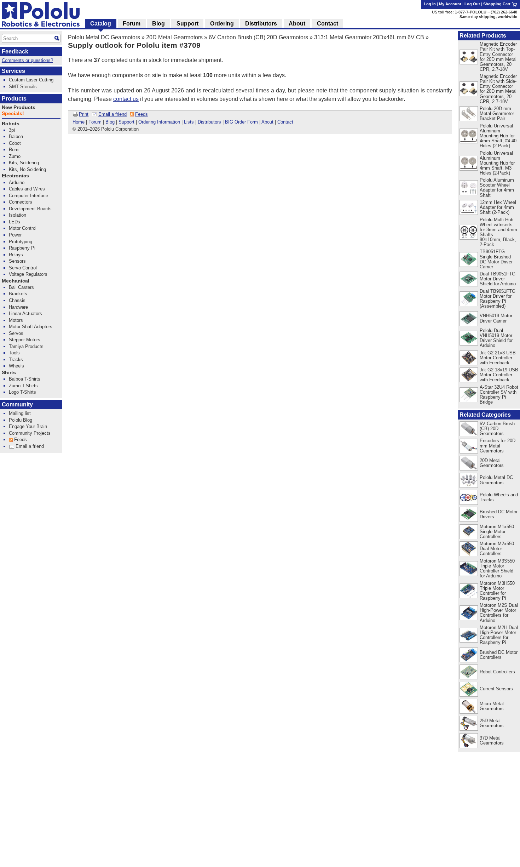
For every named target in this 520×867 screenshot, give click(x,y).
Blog (110, 122)
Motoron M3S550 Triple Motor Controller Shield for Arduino (497, 568)
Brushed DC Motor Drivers (499, 514)
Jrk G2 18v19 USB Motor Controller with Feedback (499, 374)
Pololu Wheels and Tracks (499, 497)
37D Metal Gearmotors (492, 740)
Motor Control (22, 228)
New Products (18, 107)
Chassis (17, 300)
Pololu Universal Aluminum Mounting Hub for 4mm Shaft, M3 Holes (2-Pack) (497, 163)
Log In (430, 4)
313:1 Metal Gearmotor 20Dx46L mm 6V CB (369, 37)
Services (13, 71)
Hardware (18, 307)
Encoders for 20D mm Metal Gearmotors (497, 445)
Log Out (472, 4)
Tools (14, 352)
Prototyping (20, 241)
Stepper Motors (24, 339)
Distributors (209, 122)
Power (15, 235)
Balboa (16, 136)
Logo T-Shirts (22, 392)
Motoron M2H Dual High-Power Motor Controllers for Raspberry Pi (499, 635)
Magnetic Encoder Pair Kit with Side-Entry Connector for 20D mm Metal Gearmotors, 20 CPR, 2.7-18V (498, 89)
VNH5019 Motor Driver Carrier (496, 318)
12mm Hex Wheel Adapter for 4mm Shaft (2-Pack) (498, 207)
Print (83, 114)
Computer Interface (28, 195)
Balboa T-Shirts (24, 379)
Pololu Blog (20, 420)
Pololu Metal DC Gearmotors (104, 37)
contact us (126, 99)
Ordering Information (159, 122)
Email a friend (112, 114)
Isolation (17, 215)
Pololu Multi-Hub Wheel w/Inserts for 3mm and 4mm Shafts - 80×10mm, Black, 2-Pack (498, 232)
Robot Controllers (497, 671)
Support (126, 122)
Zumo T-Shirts (23, 385)
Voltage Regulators (28, 274)
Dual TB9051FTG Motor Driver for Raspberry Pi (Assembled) (497, 299)
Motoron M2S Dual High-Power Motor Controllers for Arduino (499, 613)
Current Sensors (496, 688)
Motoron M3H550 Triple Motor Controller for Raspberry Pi (497, 591)
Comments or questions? (27, 60)
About (267, 122)
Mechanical (15, 281)
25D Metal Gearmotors (492, 723)
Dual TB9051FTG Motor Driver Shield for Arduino (498, 278)
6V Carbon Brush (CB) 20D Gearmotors (258, 37)
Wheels (16, 366)
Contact (285, 122)
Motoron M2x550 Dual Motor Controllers (497, 548)
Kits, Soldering (24, 162)
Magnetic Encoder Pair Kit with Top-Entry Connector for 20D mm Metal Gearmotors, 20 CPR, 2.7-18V (498, 56)
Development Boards (30, 208)
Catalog (100, 24)
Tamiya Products (26, 346)
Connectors (20, 202)
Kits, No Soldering (27, 169)
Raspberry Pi (22, 248)
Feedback (15, 52)
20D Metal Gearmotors (174, 37)
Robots (10, 123)
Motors (16, 320)
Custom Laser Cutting (31, 79)
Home (79, 122)
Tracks (16, 359)
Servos (16, 333)
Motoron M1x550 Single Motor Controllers (497, 531)
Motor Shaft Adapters (30, 326)
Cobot (15, 143)
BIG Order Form (241, 122)
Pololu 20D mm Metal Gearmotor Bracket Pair (497, 113)
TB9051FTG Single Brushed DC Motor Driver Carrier (496, 259)
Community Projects (30, 433)
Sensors (17, 261)
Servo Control (23, 267)
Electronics (15, 175)
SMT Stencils (23, 86)
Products (14, 99)
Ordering (222, 24)
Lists (189, 122)
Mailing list (20, 413)
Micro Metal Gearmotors (492, 706)
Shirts (9, 372)
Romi (14, 149)
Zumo (15, 156)
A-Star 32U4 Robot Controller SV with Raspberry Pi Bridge (499, 394)
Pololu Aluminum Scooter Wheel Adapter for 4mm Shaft (497, 187)
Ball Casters (21, 287)
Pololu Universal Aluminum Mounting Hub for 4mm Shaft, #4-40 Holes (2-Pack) (498, 135)
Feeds (141, 114)
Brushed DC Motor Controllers (499, 655)
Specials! (13, 113)
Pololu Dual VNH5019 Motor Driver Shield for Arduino (496, 338)
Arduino (16, 182)
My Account (450, 4)
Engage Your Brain (28, 426)
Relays (16, 254)
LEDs (14, 221)
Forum (95, 122)
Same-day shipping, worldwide (488, 17)
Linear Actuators (25, 313)
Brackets (18, 293)
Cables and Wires (27, 189)
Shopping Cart (497, 4)
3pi (12, 130)
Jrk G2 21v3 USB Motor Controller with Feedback (498, 357)
